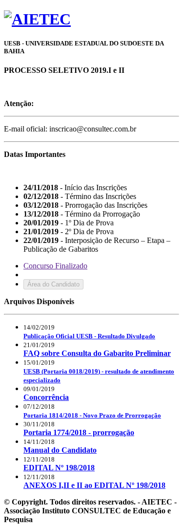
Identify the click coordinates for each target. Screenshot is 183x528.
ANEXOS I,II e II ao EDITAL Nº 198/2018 (94, 485)
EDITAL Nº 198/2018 (59, 467)
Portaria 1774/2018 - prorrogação (78, 432)
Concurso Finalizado (55, 266)
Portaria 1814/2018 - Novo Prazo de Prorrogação (92, 415)
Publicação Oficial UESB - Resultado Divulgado (89, 336)
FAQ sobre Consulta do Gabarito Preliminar (97, 353)
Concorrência (46, 397)
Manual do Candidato (60, 450)
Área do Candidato (53, 284)
